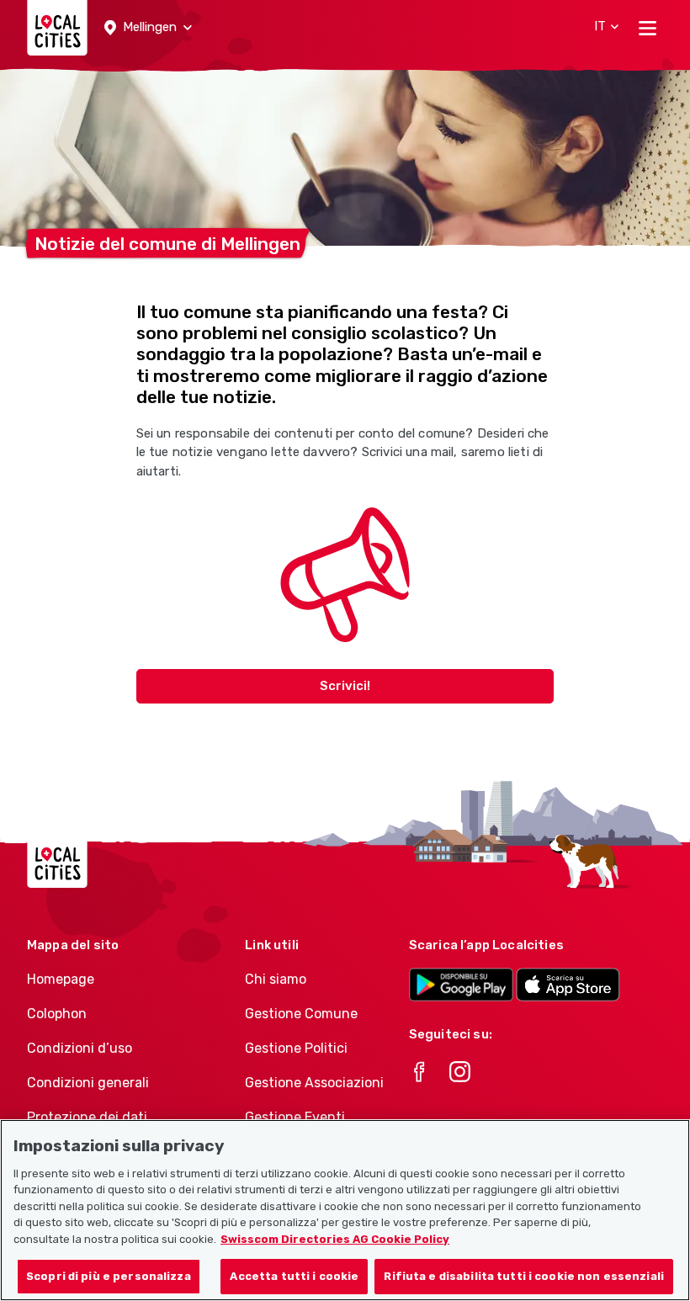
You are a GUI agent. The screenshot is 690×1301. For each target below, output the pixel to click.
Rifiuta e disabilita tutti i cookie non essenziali (524, 1276)
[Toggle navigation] (647, 28)
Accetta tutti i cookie (294, 1276)
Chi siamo (275, 979)
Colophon (57, 1014)
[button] (148, 27)
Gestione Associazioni (314, 1083)
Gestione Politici (296, 1048)
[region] (345, 1210)
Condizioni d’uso (79, 1048)
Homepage (60, 979)
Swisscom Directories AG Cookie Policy (334, 1239)
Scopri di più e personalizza (108, 1276)
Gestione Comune (301, 1014)
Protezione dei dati (87, 1117)
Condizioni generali (88, 1083)
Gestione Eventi (295, 1117)
